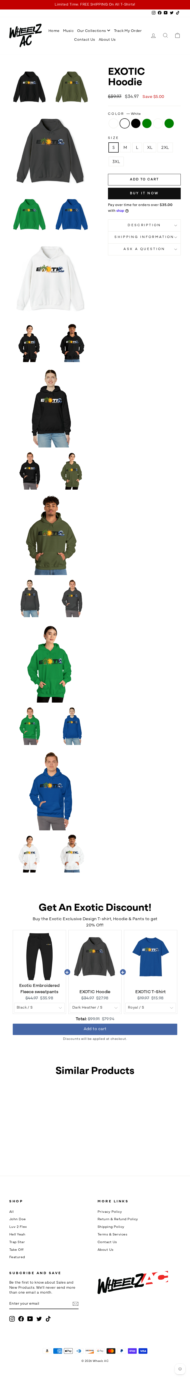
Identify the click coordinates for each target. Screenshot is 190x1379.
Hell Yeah (17, 1234)
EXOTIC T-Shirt (150, 992)
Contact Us (84, 40)
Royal (158, 123)
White (124, 123)
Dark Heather (113, 123)
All (11, 1212)
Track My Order (128, 31)
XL (149, 147)
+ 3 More (37, 1149)
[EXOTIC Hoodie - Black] (29, 1149)
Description (144, 225)
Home (54, 31)
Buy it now (144, 193)
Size (113, 138)
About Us (107, 40)
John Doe (17, 1219)
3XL (116, 161)
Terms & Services (112, 1234)
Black (135, 123)
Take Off (16, 1250)
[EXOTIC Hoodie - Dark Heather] (17, 1149)
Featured (17, 1257)
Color (124, 114)
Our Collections (92, 31)
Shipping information (144, 237)
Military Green (169, 123)
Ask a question (144, 249)
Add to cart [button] (95, 1027)
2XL (165, 147)
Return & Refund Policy (118, 1219)
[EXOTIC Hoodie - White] (23, 1149)
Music (68, 31)
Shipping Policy (111, 1227)
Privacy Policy (110, 1212)
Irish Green (147, 123)
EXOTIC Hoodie (95, 992)
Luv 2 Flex (18, 1227)
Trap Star (17, 1242)
